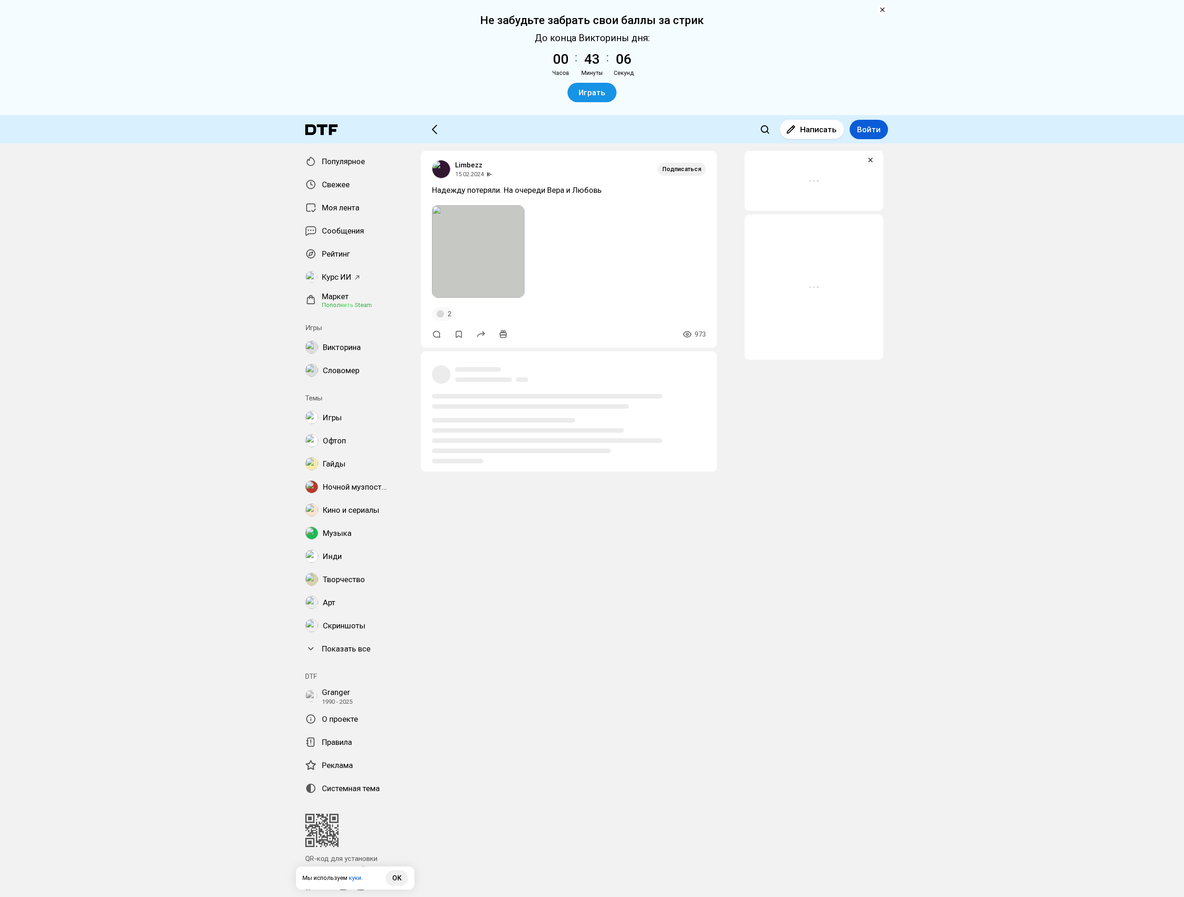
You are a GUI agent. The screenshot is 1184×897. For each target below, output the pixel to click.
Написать (818, 129)
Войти (869, 129)
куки (355, 877)
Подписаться (681, 169)
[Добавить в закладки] (458, 334)
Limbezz (468, 165)
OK (396, 878)
